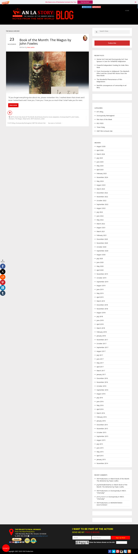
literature (11, 119)
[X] (2, 271)
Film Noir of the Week (104, 119)
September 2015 (102, 436)
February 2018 (102, 332)
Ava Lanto (30, 47)
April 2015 (100, 456)
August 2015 (101, 440)
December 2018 (102, 305)
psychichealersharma (104, 485)
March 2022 (101, 224)
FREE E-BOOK (87, 7)
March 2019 (101, 301)
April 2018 (100, 324)
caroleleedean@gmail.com (39, 536)
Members (97, 7)
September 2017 (102, 347)
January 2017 (101, 374)
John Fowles (75, 117)
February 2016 (102, 417)
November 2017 (102, 340)
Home (127, 10)
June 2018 (100, 320)
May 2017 (100, 363)
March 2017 (101, 371)
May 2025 (100, 166)
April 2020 (100, 270)
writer (43, 119)
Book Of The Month (28, 117)
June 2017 (100, 359)
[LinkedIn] (2, 287)
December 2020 (102, 239)
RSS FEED (100, 123)
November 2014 (102, 463)
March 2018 (101, 328)
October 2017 (101, 343)
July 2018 (100, 316)
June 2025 (100, 162)
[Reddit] (2, 277)
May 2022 (100, 220)
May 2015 (100, 452)
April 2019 (100, 297)
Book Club (18, 117)
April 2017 (100, 367)
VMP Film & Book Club (39, 123)
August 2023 (101, 185)
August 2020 (101, 255)
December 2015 (102, 425)
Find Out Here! (85, 2)
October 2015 (101, 432)
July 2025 (100, 158)
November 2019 (102, 274)
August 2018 (101, 313)
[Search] (96, 32)
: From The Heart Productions (28, 530)
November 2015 (102, 429)
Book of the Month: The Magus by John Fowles (45, 42)
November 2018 (102, 309)
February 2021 (102, 235)
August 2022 (101, 208)
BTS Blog (12, 123)
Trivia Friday (101, 127)
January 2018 (101, 336)
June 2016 (100, 401)
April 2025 (100, 170)
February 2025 (102, 173)
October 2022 (101, 200)
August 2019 (101, 286)
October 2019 (101, 278)
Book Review (39, 117)
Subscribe (112, 43)
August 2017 (101, 351)
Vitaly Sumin (26, 119)
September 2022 (102, 204)
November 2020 (102, 243)
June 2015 (100, 448)
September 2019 (102, 282)
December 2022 (102, 193)
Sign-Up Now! (120, 538)
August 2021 (101, 228)
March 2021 (101, 231)
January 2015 (101, 459)
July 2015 (100, 444)
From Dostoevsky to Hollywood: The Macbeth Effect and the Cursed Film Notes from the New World (113, 73)
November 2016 (102, 382)
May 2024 (100, 181)
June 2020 (100, 262)
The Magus (18, 119)
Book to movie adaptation (51, 117)
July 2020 (100, 258)
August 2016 (101, 394)
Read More (13, 105)
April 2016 (100, 409)
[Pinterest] (2, 282)
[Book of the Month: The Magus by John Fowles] (47, 73)
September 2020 (102, 251)
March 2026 (101, 154)
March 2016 (101, 413)
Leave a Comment (55, 123)
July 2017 (100, 355)
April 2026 (100, 150)
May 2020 (100, 266)
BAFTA (13, 117)
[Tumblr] (2, 293)
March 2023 (101, 189)
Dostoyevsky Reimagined (23, 123)
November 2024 (102, 177)
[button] (69, 2)
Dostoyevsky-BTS (65, 117)
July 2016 (100, 398)
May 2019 (100, 293)
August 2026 (101, 146)
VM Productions (36, 119)
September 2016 (102, 390)
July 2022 (100, 212)
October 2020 (101, 247)
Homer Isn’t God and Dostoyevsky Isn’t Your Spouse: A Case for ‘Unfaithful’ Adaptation (112, 60)
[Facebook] (2, 266)
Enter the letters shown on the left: (102, 542)
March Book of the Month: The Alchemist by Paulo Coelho (113, 480)
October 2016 (101, 386)
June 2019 (100, 289)
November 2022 (102, 197)
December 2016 (102, 378)
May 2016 (100, 405)
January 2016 (101, 421)
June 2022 (100, 216)
